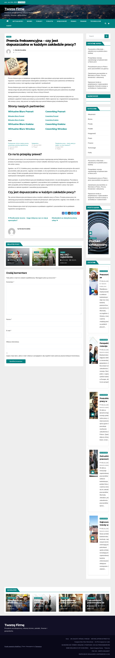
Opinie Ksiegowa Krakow (96, 648)
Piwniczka (107, 648)
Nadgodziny (35, 143)
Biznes (29, 21)
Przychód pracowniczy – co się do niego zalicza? (43, 258)
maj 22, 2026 (105, 281)
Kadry (9, 26)
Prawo (73, 21)
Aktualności (18, 21)
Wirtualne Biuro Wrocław (21, 129)
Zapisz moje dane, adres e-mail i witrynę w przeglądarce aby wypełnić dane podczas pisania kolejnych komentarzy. (43, 356)
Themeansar (38, 646)
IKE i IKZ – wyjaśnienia (66, 255)
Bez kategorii (103, 271)
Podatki (49, 21)
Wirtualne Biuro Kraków (16, 120)
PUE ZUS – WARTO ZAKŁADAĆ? (101, 651)
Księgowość (62, 21)
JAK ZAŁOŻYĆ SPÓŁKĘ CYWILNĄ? (80, 639)
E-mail (8, 330)
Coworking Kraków (55, 124)
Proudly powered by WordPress (12, 646)
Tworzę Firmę (14, 9)
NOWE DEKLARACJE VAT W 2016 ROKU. (77, 648)
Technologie (95, 21)
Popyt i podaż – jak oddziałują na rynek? (17, 256)
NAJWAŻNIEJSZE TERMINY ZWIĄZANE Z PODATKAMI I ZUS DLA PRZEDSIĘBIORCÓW (86, 645)
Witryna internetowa (12, 342)
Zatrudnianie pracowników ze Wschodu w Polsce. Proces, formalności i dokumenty (97, 75)
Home (67, 639)
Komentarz (10, 282)
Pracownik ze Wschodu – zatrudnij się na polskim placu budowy (97, 51)
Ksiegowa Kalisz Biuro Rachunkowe (84, 642)
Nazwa (9, 319)
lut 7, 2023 (94, 247)
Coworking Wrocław (56, 129)
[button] (105, 23)
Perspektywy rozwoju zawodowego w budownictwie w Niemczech (98, 60)
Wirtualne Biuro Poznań (21, 111)
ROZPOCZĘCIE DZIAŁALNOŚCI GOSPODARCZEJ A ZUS (94, 654)
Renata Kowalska (20, 50)
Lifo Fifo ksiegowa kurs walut (102, 642)
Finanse (83, 21)
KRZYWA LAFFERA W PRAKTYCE (100, 639)
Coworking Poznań (55, 111)
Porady (39, 21)
